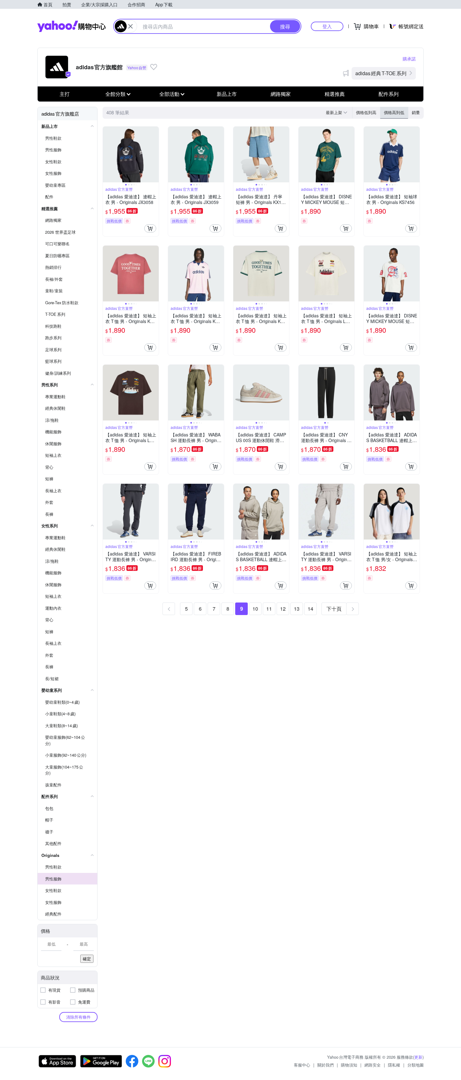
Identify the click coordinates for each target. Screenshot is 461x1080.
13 (296, 608)
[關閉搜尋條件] (130, 26)
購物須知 (349, 1065)
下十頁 (334, 608)
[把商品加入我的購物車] (150, 228)
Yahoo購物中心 (71, 26)
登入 (327, 26)
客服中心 (302, 1065)
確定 (87, 959)
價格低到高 (366, 112)
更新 (418, 1057)
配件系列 (389, 93)
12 (283, 608)
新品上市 (227, 93)
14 (310, 608)
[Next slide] (155, 154)
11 (269, 608)
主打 (65, 93)
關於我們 (325, 1065)
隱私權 (394, 1065)
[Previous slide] (107, 154)
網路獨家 (281, 93)
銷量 (416, 112)
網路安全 (372, 1065)
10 (255, 608)
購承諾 (409, 58)
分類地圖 (415, 1065)
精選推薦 (335, 93)
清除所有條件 (78, 1017)
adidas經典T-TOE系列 (380, 73)
